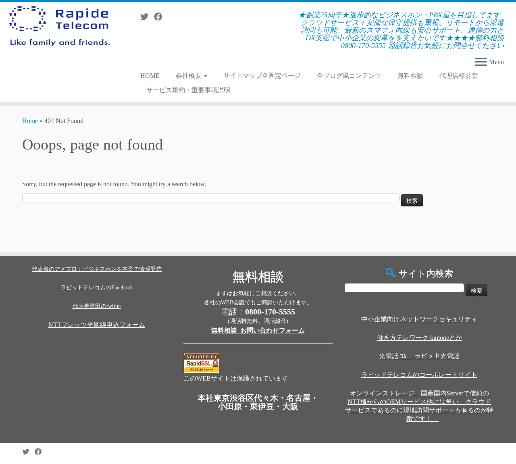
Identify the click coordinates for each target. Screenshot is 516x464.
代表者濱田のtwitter (97, 306)
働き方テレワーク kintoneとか (419, 337)
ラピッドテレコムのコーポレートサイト (419, 374)
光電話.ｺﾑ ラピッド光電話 (419, 356)
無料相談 (410, 75)
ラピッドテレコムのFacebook (96, 288)
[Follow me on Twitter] (147, 16)
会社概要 (189, 75)
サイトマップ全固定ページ (262, 75)
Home (30, 120)
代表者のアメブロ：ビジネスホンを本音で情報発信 (97, 269)
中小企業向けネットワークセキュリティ (419, 319)
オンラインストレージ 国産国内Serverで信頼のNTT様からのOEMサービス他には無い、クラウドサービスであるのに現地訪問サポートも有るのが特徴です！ (419, 406)
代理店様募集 (458, 75)
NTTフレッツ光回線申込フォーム (96, 324)
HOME (150, 75)
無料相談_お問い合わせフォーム (258, 330)
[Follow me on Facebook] (161, 16)
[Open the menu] (481, 62)
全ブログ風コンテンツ (349, 75)
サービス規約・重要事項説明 (188, 90)
